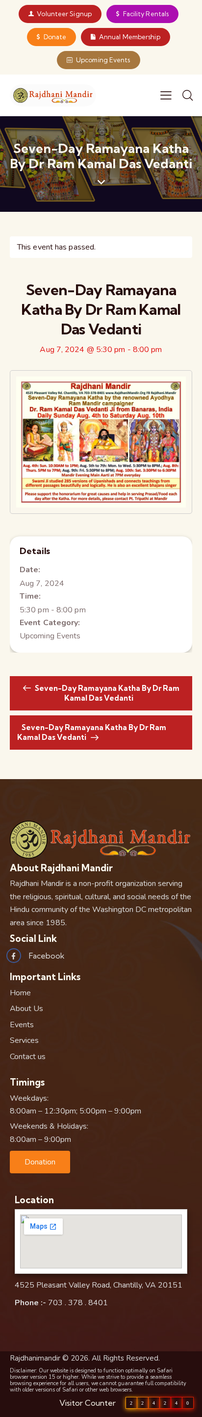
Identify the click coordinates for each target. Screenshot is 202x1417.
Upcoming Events (50, 636)
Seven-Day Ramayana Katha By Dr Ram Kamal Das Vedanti (106, 693)
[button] (40, 1162)
